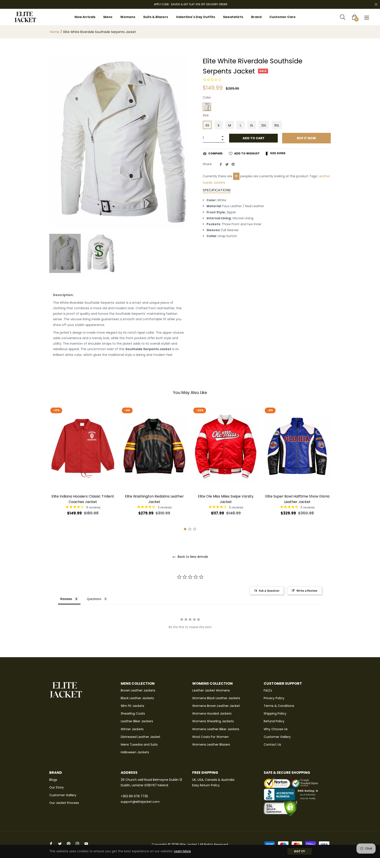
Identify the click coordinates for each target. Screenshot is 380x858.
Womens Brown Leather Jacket (216, 706)
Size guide (277, 153)
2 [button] (190, 529)
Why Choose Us (276, 729)
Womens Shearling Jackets (213, 721)
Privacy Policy (274, 698)
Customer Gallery (277, 737)
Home (54, 32)
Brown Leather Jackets (138, 690)
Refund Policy (274, 721)
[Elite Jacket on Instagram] (77, 843)
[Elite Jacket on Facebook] (51, 843)
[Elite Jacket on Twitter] (60, 843)
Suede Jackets (214, 182)
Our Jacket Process (64, 803)
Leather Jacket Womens (211, 690)
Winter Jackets (132, 729)
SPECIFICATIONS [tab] (217, 190)
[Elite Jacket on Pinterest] (68, 843)
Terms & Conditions (279, 706)
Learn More (182, 851)
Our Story (56, 787)
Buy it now (306, 138)
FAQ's (268, 690)
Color (207, 97)
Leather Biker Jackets (137, 721)
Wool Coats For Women (210, 737)
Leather (324, 176)
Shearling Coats (133, 713)
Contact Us (272, 744)
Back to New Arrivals (192, 557)
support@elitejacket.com (140, 801)
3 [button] (195, 529)
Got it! (299, 851)
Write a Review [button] (306, 591)
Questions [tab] (94, 599)
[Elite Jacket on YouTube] (86, 843)
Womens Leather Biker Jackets (215, 729)
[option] (83, 468)
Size (206, 115)
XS (207, 125)
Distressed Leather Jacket (140, 737)
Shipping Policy (275, 713)
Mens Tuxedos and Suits (139, 744)
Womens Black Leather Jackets (216, 698)
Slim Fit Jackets (132, 706)
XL (251, 125)
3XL (276, 125)
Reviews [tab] (66, 599)
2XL (263, 125)
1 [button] (185, 529)
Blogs (53, 780)
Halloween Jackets (135, 752)
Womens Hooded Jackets (212, 713)
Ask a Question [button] (269, 591)
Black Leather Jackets (137, 698)
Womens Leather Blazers (211, 744)
